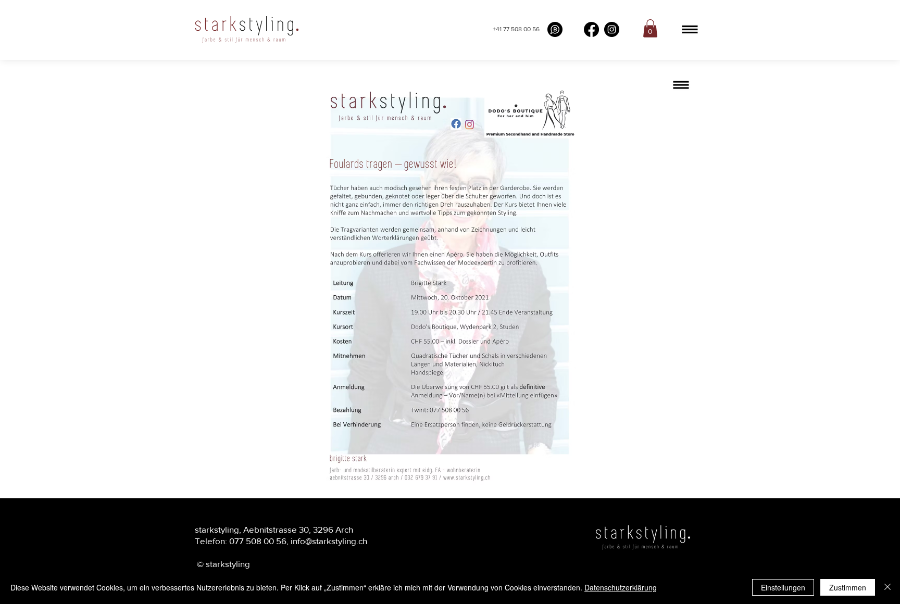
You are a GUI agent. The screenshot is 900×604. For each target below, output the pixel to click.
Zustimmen (847, 587)
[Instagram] (611, 29)
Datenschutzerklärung (620, 587)
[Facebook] (591, 29)
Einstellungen (783, 587)
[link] (650, 28)
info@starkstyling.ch (329, 541)
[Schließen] (887, 587)
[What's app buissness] (554, 29)
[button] (689, 29)
